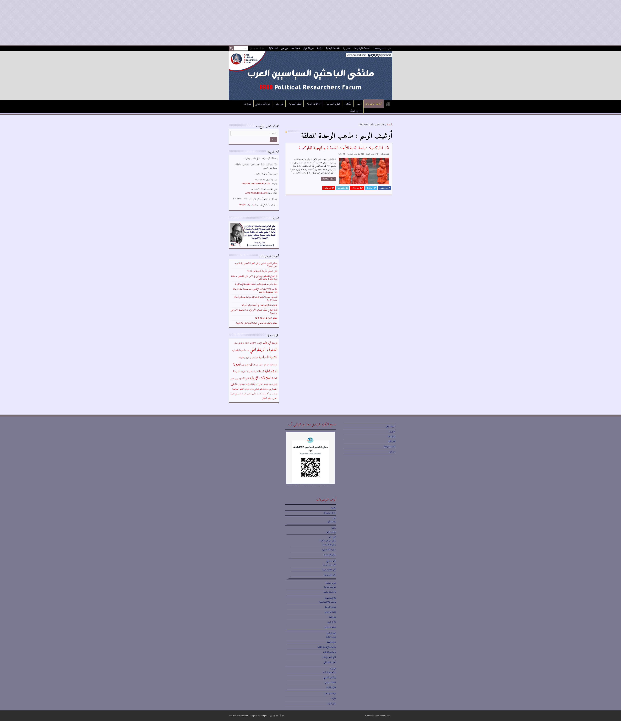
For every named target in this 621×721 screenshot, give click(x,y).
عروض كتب (331, 532)
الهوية (275, 394)
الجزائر (246, 358)
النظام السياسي (259, 389)
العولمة (246, 378)
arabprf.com (385, 716)
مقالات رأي (331, 522)
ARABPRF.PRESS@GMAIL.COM (255, 183)
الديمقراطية (271, 371)
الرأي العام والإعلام (329, 657)
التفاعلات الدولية (330, 612)
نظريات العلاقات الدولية (327, 602)
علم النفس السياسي (330, 677)
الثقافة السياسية (253, 357)
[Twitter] (257, 48)
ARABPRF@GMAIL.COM (256, 193)
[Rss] (263, 48)
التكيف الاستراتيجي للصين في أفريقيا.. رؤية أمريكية (259, 305)
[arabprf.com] (310, 75)
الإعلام (259, 343)
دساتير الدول (356, 110)
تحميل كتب (332, 537)
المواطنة (266, 389)
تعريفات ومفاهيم (262, 103)
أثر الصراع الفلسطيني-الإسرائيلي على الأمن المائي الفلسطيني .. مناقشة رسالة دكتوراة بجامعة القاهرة (254, 277)
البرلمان (236, 343)
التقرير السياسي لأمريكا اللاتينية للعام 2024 (262, 271)
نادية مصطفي (239, 393)
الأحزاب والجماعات (329, 652)
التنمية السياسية (268, 357)
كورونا (266, 394)
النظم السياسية (295, 103)
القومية (271, 384)
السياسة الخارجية (246, 371)
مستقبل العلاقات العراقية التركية (266, 318)
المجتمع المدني (263, 384)
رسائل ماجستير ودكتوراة (328, 541)
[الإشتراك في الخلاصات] (286, 132)
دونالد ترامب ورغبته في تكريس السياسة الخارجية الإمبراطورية (256, 284)
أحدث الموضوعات (361, 48)
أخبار (359, 103)
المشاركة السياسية (252, 384)
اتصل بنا (346, 48)
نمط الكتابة (273, 48)
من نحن (284, 48)
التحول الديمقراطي (263, 350)
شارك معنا (295, 48)
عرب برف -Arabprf (247, 205)
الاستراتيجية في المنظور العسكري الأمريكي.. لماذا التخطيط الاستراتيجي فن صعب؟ (254, 311)
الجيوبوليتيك (332, 617)
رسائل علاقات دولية (329, 550)
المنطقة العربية (241, 384)
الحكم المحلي (266, 364)
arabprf (264, 716)
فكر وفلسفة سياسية (330, 592)
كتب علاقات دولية (329, 570)
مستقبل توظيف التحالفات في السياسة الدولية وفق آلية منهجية (256, 323)
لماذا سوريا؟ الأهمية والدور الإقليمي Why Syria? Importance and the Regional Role (255, 290)
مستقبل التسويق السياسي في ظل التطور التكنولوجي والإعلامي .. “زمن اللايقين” (255, 264)
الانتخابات (253, 343)
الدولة (237, 364)
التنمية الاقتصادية (238, 350)
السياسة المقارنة (331, 637)
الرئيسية (320, 48)
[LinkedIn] (254, 48)
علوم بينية (279, 103)
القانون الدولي (331, 622)
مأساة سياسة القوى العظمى (255, 393)
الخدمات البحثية (333, 48)
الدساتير (255, 365)
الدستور (249, 364)
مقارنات (248, 103)
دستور (271, 393)
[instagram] (250, 48)
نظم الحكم (266, 398)
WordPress (243, 716)
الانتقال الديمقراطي (243, 343)
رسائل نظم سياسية (330, 555)
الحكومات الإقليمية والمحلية (327, 647)
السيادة (255, 372)
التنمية (247, 350)
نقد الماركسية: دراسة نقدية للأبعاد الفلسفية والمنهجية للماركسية (344, 148)
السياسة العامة (331, 642)
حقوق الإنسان (331, 687)
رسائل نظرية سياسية (329, 544)
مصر (245, 394)
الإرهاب (267, 343)
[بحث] (231, 48)
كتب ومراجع (331, 561)
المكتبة (349, 103)
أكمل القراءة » (328, 179)
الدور (242, 364)
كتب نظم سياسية (330, 575)
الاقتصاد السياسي (330, 682)
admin (384, 154)
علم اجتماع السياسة (329, 672)
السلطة (261, 371)
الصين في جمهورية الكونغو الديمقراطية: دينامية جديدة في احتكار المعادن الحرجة (255, 298)
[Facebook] (260, 48)
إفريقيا (274, 343)
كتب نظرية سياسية (329, 565)
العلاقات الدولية (314, 103)
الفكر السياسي (239, 378)
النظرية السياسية (333, 103)
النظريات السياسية (354, 154)
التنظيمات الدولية (330, 627)
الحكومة (261, 364)
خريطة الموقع (308, 48)
